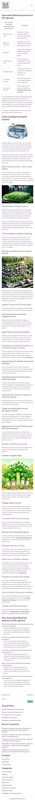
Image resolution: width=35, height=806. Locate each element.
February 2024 (5, 759)
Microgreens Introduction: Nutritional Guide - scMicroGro (17, 739)
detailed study (22, 572)
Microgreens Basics (7, 785)
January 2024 (5, 761)
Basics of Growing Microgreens (10, 736)
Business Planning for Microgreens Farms (13, 709)
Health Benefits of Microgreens (11, 741)
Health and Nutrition (7, 780)
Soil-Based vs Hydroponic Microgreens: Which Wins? (16, 728)
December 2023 (6, 764)
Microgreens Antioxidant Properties (11, 720)
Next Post (30, 695)
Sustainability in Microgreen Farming (11, 793)
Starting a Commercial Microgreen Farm (12, 712)
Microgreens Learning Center (24, 537)
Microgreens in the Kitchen (9, 788)
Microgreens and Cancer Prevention (11, 715)
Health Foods (5, 782)
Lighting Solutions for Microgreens (19, 611)
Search (3, 699)
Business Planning (6, 771)
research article (29, 357)
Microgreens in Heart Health (9, 717)
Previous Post (5, 695)
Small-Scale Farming (7, 790)
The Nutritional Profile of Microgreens (19, 751)
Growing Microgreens (7, 777)
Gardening (4, 774)
